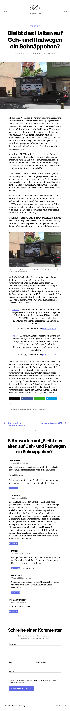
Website (11, 671)
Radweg (43, 409)
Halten (29, 409)
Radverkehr (35, 26)
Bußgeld (14, 409)
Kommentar (13, 644)
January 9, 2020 (49, 328)
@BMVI (15, 309)
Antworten (13, 488)
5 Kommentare (50, 53)
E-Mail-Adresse (41, 662)
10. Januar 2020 (34, 53)
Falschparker (22, 409)
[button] (14, 398)
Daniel (22, 53)
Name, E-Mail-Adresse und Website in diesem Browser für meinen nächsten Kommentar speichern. (33, 681)
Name (11, 662)
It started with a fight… (19, 706)
